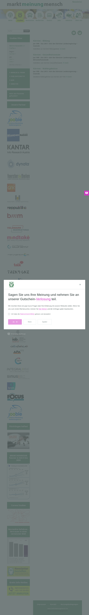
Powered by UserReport (18, 334)
